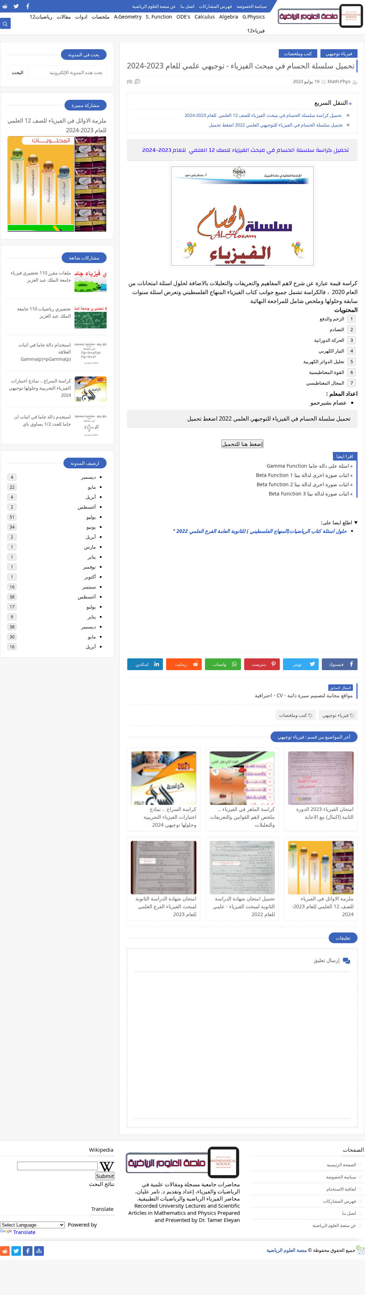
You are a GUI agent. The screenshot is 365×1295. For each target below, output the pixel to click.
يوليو (91, 517)
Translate (24, 1231)
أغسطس (87, 507)
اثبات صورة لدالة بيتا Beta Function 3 (309, 493)
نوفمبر (89, 567)
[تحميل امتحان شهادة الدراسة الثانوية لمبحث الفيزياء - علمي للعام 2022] (242, 867)
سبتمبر (89, 587)
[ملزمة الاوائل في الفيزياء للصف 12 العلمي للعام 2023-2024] (321, 867)
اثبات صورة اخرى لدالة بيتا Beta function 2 (303, 484)
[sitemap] (39, 1251)
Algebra (228, 16)
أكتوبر (90, 577)
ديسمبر (88, 477)
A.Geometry (128, 16)
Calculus (205, 16)
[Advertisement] (242, 592)
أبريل (91, 497)
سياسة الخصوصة (252, 6)
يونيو (91, 527)
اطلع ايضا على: (336, 522)
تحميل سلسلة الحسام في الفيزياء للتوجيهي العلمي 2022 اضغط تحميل (275, 125)
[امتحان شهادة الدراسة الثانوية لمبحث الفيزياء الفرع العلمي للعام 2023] (163, 867)
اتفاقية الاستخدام (341, 1189)
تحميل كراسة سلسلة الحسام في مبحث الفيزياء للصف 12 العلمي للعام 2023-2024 (263, 115)
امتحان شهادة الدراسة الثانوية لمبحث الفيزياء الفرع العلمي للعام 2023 (165, 906)
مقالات (64, 16)
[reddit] (5, 6)
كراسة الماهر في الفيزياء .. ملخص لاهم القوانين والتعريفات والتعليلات (242, 817)
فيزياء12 (256, 30)
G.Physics (253, 16)
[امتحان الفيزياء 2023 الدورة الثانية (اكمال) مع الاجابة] (321, 778)
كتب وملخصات (298, 53)
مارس (90, 547)
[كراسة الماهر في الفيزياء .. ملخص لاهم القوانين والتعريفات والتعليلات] (242, 778)
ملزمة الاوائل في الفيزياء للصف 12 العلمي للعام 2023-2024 (323, 906)
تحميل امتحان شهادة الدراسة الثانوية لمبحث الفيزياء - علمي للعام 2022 (244, 906)
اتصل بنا (187, 6)
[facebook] (27, 6)
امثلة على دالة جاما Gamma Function (308, 465)
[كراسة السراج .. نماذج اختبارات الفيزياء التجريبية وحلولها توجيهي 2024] (163, 778)
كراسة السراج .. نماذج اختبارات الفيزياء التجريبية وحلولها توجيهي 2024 (170, 817)
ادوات (81, 16)
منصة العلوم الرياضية (287, 1250)
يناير (92, 557)
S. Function (159, 16)
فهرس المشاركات (215, 6)
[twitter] (16, 6)
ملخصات (101, 16)
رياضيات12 (41, 16)
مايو (92, 487)
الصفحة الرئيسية (341, 1165)
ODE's (183, 16)
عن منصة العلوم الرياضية (154, 6)
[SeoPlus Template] (360, 1250)
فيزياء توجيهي (339, 53)
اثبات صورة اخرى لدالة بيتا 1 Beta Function (302, 475)
